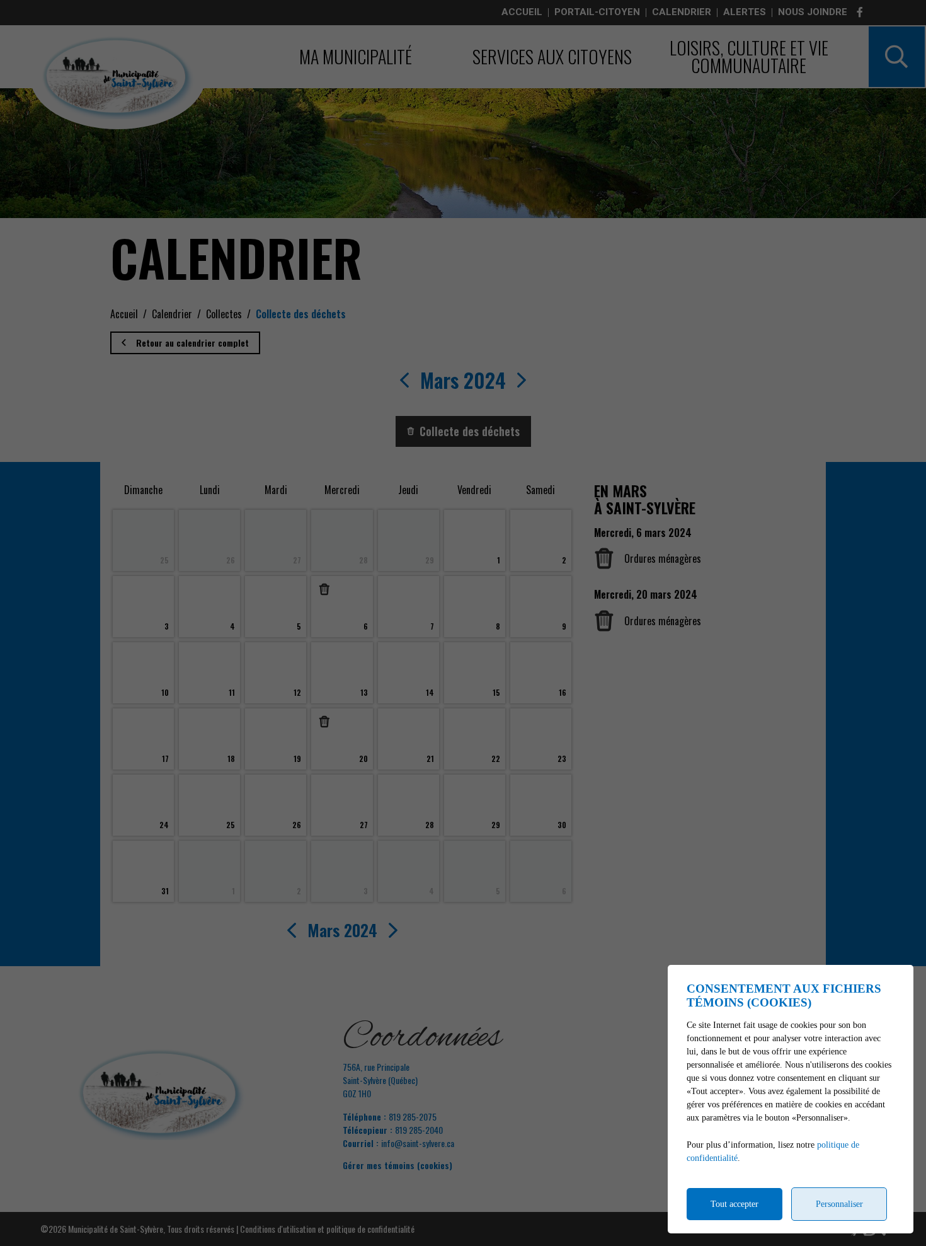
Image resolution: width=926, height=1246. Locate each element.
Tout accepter (734, 1204)
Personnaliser (839, 1204)
